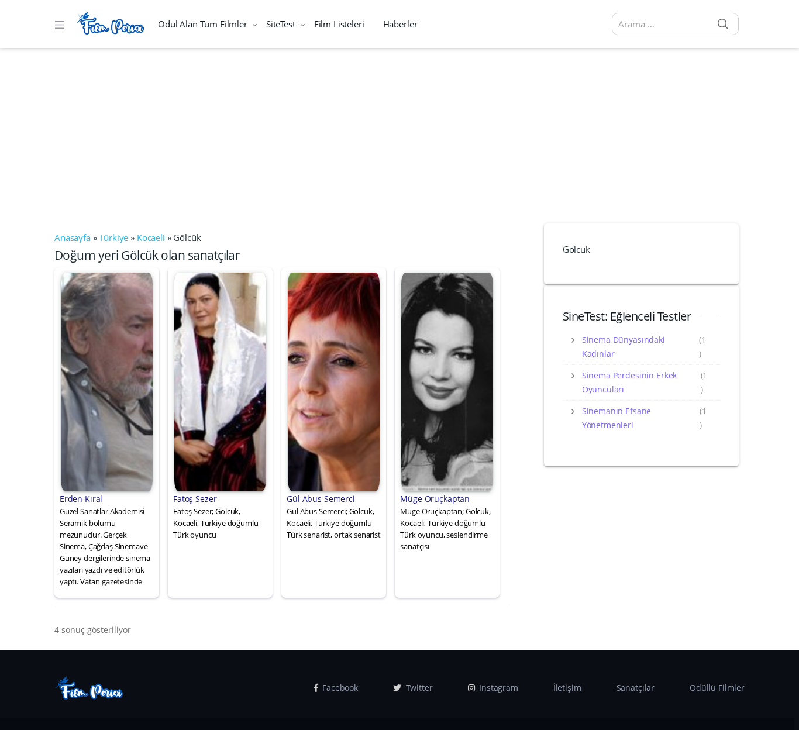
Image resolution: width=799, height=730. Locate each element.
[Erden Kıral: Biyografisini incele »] (107, 381)
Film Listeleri (339, 24)
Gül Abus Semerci (321, 498)
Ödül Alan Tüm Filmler (202, 24)
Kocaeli (151, 237)
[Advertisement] (399, 136)
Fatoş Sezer (194, 498)
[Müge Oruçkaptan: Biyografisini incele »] (447, 381)
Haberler (400, 24)
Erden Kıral (81, 498)
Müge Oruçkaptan (435, 498)
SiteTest (280, 24)
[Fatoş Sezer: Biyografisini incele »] (220, 381)
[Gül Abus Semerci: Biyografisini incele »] (334, 381)
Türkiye (113, 237)
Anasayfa (72, 237)
